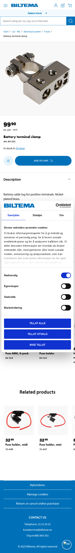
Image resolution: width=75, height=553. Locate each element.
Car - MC (16, 31)
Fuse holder (46, 353)
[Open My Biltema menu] (55, 5)
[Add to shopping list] (8, 161)
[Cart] (69, 5)
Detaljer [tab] (37, 215)
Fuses (47, 31)
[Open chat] (67, 545)
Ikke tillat (37, 344)
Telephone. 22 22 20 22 (37, 524)
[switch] (66, 286)
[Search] (70, 21)
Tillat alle (37, 323)
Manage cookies (37, 494)
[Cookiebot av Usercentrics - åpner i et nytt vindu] (55, 205)
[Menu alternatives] (5, 5)
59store (20, 148)
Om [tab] (61, 215)
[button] (37, 13)
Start (6, 31)
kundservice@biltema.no (37, 529)
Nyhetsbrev (37, 485)
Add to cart (41, 160)
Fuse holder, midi (16, 444)
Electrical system (32, 31)
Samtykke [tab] (14, 215)
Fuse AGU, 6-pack (17, 353)
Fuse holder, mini (50, 444)
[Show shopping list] (62, 5)
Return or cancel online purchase (37, 503)
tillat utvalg (38, 333)
